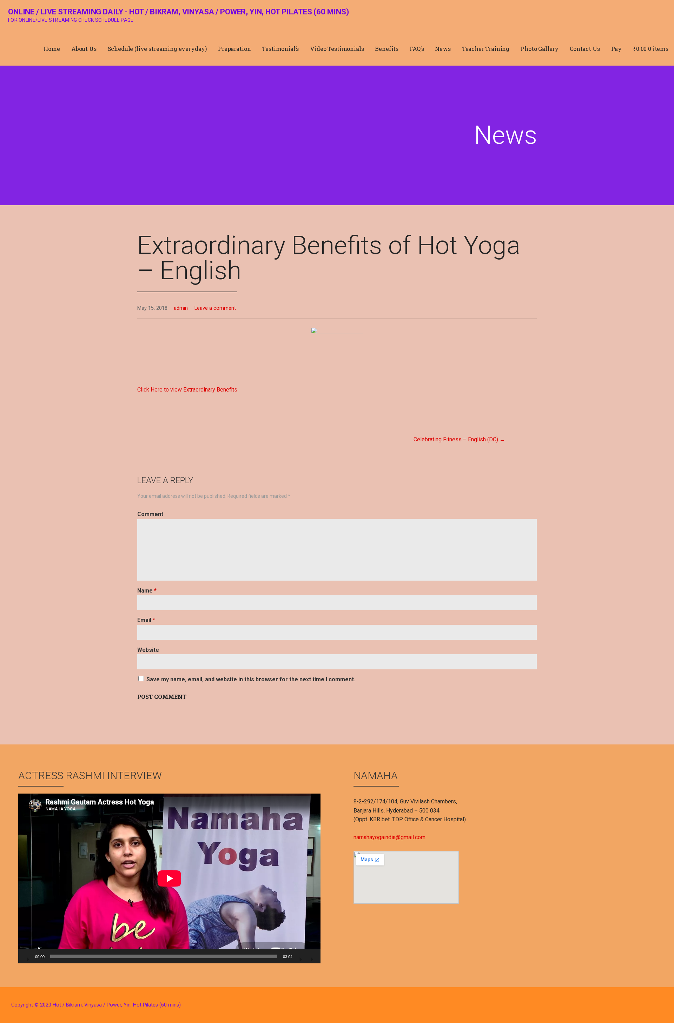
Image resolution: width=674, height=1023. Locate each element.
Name (147, 590)
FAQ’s (417, 48)
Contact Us (585, 48)
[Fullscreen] (311, 957)
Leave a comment (215, 308)
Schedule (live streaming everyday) (157, 48)
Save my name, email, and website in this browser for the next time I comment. (250, 679)
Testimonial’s (280, 48)
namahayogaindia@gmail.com (389, 837)
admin (181, 308)
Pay (616, 48)
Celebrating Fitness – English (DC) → (459, 439)
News (442, 48)
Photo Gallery (540, 48)
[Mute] (300, 957)
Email (146, 620)
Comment (150, 514)
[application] (169, 878)
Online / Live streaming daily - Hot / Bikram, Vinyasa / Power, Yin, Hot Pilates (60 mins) (178, 11)
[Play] (27, 957)
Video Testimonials (337, 48)
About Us (84, 48)
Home (52, 48)
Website (148, 650)
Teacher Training (485, 48)
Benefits (386, 48)
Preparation (234, 48)
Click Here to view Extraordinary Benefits (187, 389)
